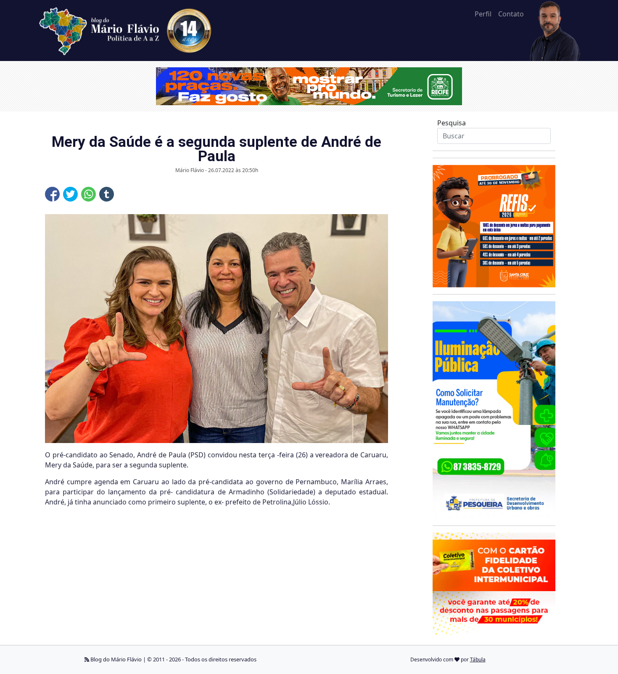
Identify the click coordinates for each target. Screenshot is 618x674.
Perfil (483, 14)
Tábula (478, 659)
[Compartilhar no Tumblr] (106, 194)
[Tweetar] (70, 194)
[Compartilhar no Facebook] (52, 194)
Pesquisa (451, 122)
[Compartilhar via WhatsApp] (88, 194)
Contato (511, 14)
